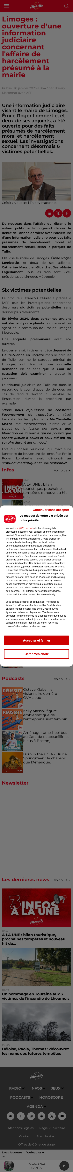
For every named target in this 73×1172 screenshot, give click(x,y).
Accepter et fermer (36, 640)
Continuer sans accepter (51, 509)
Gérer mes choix (37, 654)
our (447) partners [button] (24, 528)
